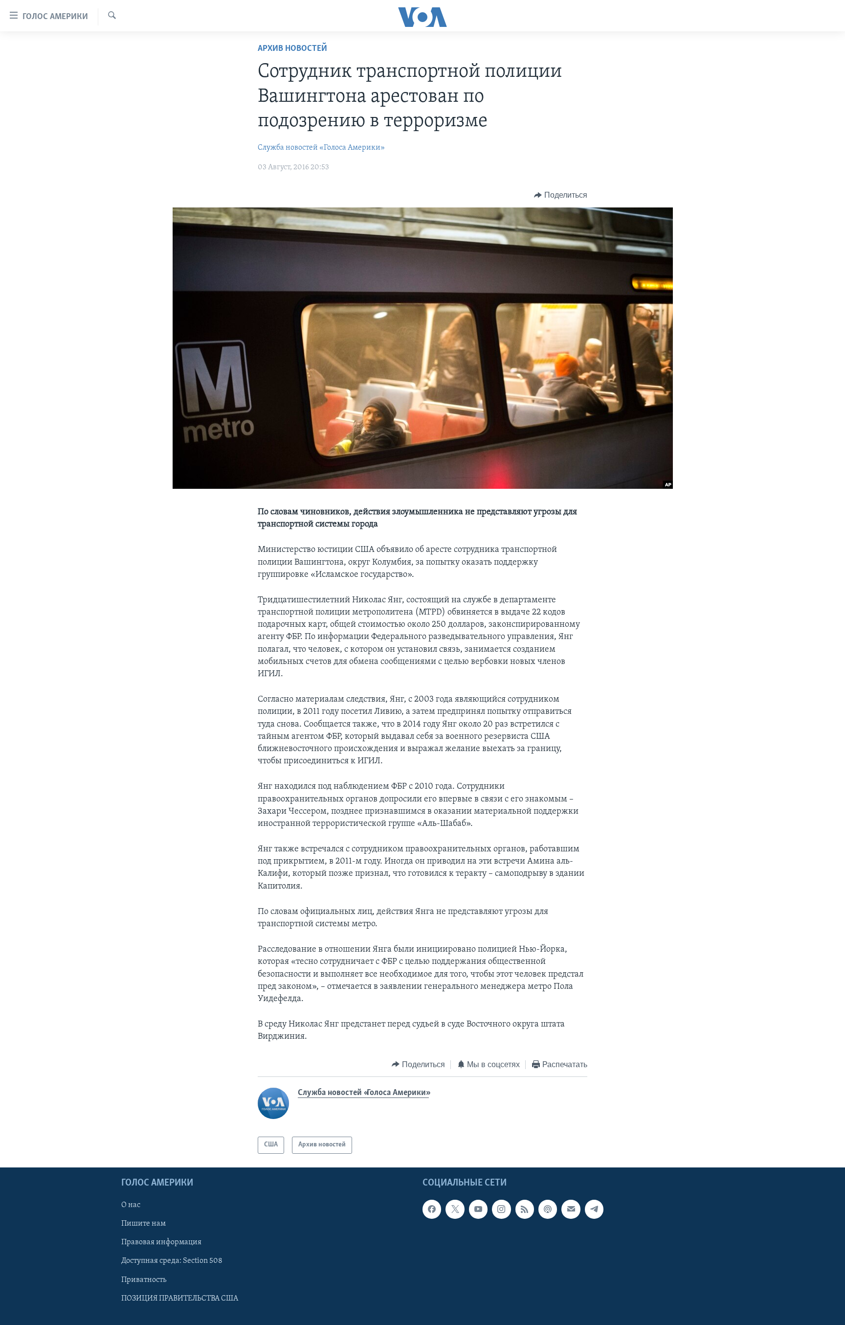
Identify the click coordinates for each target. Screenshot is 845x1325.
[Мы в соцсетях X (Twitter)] (454, 1209)
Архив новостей (292, 49)
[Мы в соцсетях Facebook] (431, 1209)
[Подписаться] (570, 1209)
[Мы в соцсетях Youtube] (478, 1209)
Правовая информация (161, 1242)
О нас (130, 1205)
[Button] (560, 195)
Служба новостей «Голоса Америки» (321, 148)
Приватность (143, 1279)
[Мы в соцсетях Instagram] (501, 1209)
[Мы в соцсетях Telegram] (594, 1209)
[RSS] (524, 1209)
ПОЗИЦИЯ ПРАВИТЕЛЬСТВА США (179, 1298)
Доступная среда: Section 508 (171, 1261)
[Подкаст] (547, 1209)
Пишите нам (143, 1224)
